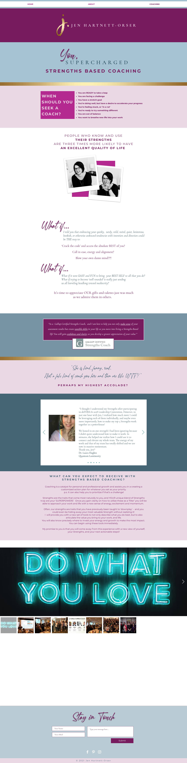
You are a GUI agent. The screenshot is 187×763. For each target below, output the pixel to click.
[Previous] (44, 432)
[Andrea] (96, 462)
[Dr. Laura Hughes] (90, 462)
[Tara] (99, 462)
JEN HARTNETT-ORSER (105, 25)
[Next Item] (183, 582)
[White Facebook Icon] (87, 752)
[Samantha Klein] (93, 462)
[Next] (143, 432)
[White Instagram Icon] (99, 752)
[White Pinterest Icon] (93, 752)
